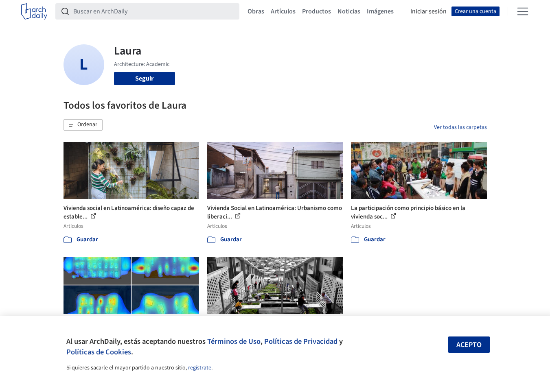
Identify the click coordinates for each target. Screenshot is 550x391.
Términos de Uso (234, 341)
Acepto (469, 345)
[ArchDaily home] (34, 11)
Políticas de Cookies (98, 352)
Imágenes (380, 11)
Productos (316, 11)
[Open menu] (522, 11)
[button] (83, 125)
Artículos (283, 11)
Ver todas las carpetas (460, 127)
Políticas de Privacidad (300, 341)
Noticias (348, 11)
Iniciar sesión (428, 11)
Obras (256, 11)
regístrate (199, 368)
